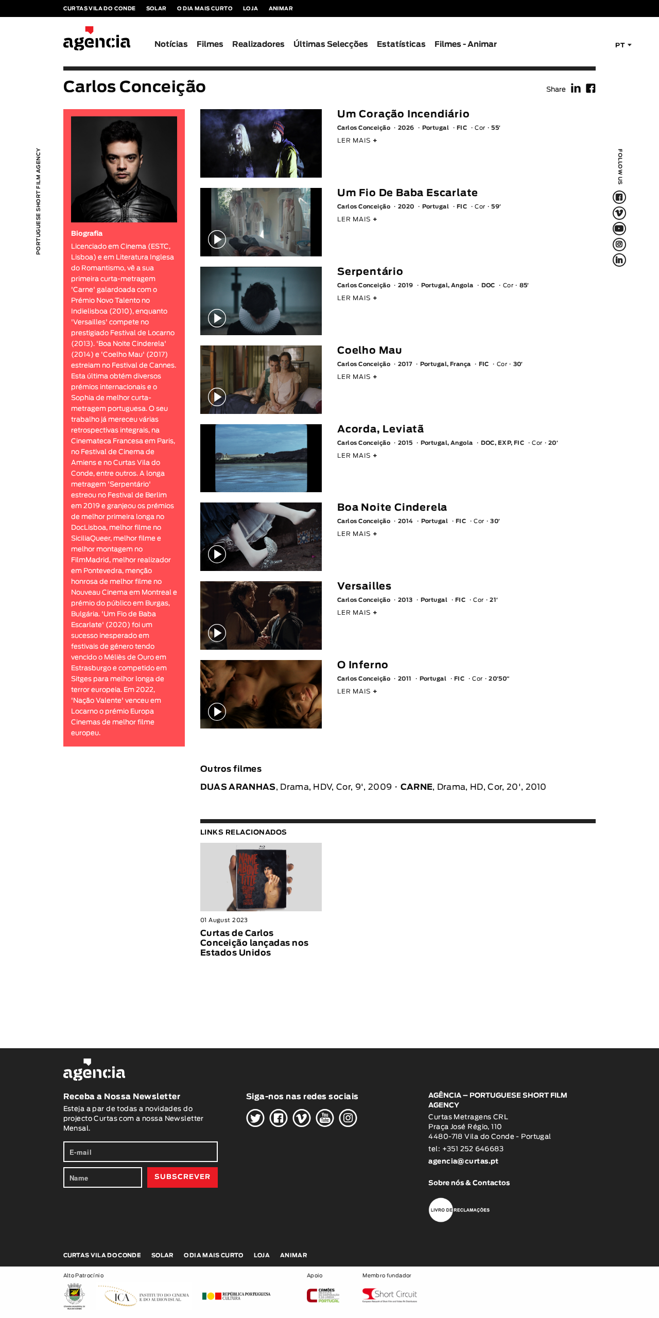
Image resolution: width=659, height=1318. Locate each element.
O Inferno (363, 665)
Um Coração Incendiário (403, 114)
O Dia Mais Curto (205, 8)
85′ (524, 285)
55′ (495, 128)
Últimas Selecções (330, 44)
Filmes (210, 44)
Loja (250, 8)
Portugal (435, 128)
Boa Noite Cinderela (392, 508)
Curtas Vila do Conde (99, 8)
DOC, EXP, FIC (503, 443)
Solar (156, 8)
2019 (405, 285)
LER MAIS (357, 140)
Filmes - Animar (466, 44)
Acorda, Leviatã (380, 430)
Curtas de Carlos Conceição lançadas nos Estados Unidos (254, 943)
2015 (405, 443)
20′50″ (499, 679)
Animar (281, 8)
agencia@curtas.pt (464, 1161)
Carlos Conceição (363, 128)
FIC (462, 128)
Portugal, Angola (447, 285)
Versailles (364, 587)
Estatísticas (401, 44)
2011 (405, 679)
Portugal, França (445, 364)
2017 (405, 364)
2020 (406, 207)
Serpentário (370, 272)
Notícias (171, 44)
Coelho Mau (369, 351)
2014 (405, 521)
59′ (496, 207)
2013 (405, 600)
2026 (406, 128)
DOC (488, 285)
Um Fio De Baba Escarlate (407, 193)
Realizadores (258, 44)
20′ (553, 443)
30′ (518, 364)
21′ (494, 600)
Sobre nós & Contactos (469, 1183)
